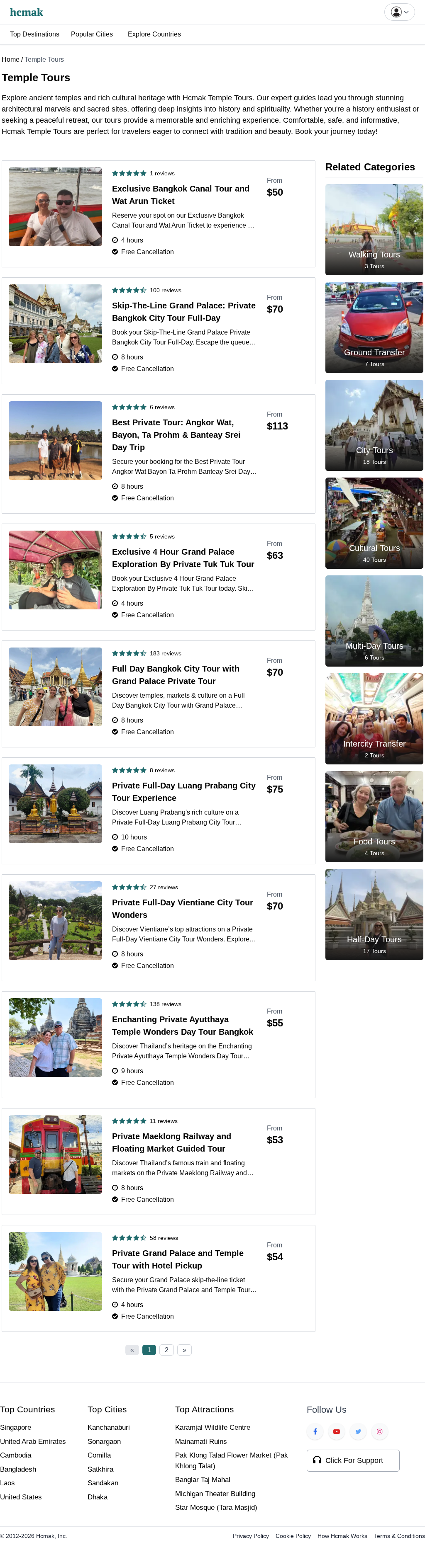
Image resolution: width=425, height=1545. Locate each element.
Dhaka (97, 1497)
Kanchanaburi (109, 1427)
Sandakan (103, 1483)
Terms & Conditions (399, 1536)
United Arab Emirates (33, 1442)
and (89, 98)
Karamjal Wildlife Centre (212, 1427)
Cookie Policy (293, 1536)
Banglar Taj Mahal (202, 1480)
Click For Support (354, 1460)
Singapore (15, 1427)
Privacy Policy (251, 1536)
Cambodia (15, 1455)
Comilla (99, 1455)
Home (11, 59)
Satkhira (100, 1469)
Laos (7, 1483)
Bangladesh (18, 1469)
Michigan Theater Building (215, 1494)
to (177, 131)
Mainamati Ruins (201, 1442)
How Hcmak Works (342, 1536)
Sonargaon (104, 1442)
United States (21, 1497)
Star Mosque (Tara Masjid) (216, 1507)
